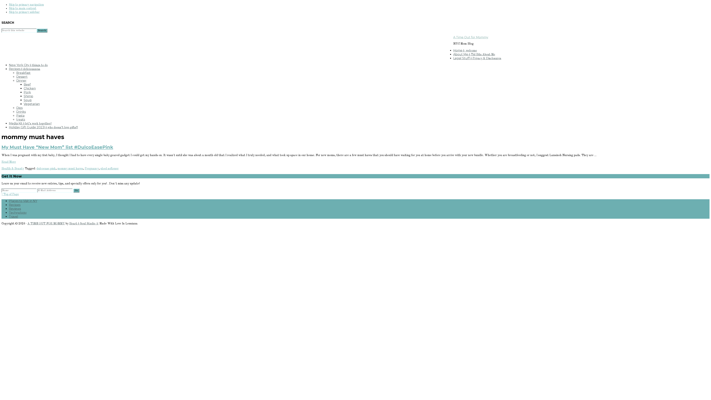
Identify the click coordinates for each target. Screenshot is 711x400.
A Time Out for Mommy (470, 37)
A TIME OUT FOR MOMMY (46, 223)
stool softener (110, 168)
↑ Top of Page (10, 194)
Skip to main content (22, 8)
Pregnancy (92, 168)
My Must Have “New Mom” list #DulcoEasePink (57, 147)
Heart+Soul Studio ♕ (84, 223)
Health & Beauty (12, 168)
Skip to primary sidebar (24, 12)
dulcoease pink (46, 168)
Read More (8, 162)
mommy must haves (70, 168)
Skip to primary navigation (26, 4)
